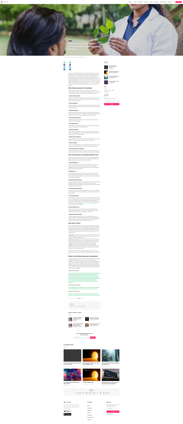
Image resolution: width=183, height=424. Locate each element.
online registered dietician (89, 203)
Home (64, 57)
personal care (83, 306)
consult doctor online (91, 82)
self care (78, 306)
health (75, 306)
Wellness (78, 298)
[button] (130, 2)
